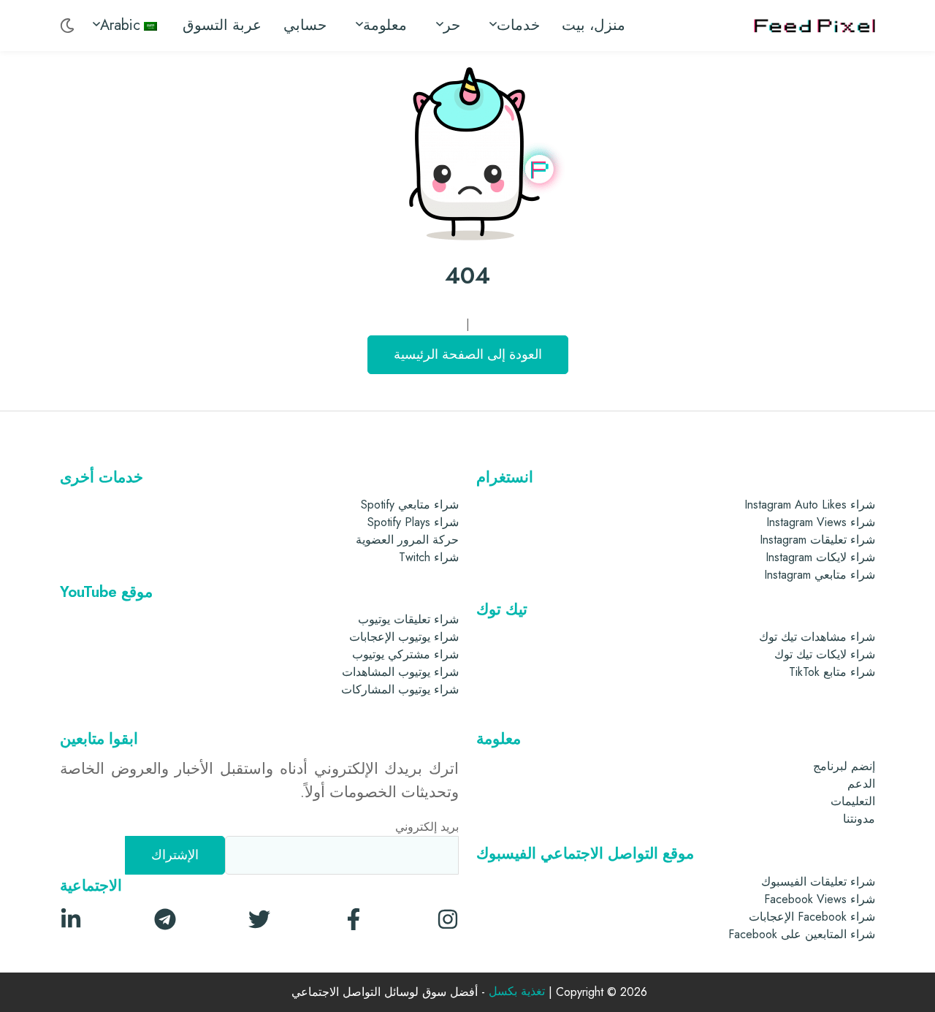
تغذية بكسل (517, 992)
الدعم (861, 783)
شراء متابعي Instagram (819, 574)
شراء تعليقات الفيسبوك (818, 881)
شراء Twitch (429, 557)
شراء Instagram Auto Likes (809, 504)
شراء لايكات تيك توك (824, 654)
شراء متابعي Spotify (410, 504)
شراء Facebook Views (819, 899)
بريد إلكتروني (427, 826)
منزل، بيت (593, 25)
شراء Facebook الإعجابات (812, 916)
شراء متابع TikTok (832, 671)
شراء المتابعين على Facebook (801, 934)
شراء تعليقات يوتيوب (408, 619)
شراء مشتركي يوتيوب (405, 654)
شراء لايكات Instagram (820, 557)
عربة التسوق (222, 25)
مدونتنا (859, 818)
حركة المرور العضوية (407, 539)
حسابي (305, 25)
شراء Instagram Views (820, 522)
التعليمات (853, 801)
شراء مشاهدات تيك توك (817, 636)
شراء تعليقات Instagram (817, 539)
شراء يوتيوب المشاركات (400, 689)
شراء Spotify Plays (413, 522)
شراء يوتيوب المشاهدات (400, 671)
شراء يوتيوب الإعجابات (404, 636)
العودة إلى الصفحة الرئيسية (468, 354)
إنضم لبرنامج (844, 766)
